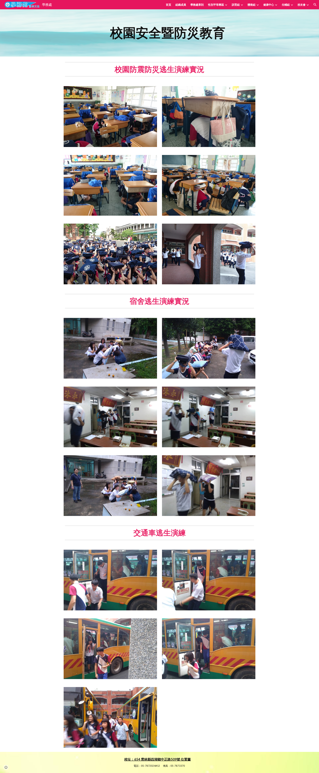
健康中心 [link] (268, 4)
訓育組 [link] (236, 4)
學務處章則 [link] (197, 4)
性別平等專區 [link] (216, 4)
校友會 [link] (302, 4)
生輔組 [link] (286, 4)
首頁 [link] (168, 4)
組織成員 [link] (180, 4)
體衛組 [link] (252, 4)
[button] (315, 5)
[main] (167, 33)
